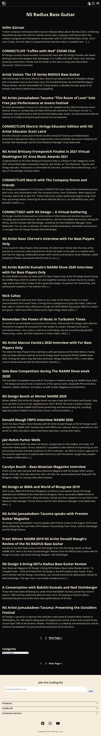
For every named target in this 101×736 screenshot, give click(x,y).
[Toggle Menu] (97, 3)
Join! (91, 691)
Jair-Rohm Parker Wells (21, 439)
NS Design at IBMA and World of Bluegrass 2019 (41, 486)
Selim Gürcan (13, 27)
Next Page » (55, 637)
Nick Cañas (11, 295)
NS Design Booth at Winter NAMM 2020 (34, 396)
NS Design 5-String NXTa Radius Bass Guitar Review (44, 564)
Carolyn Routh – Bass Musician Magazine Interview (44, 466)
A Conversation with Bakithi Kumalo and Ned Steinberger (49, 587)
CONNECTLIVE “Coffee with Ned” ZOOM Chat (39, 51)
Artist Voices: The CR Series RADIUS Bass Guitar (41, 74)
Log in (61, 731)
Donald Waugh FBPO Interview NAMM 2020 (37, 419)
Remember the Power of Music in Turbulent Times (43, 319)
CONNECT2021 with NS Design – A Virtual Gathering (44, 212)
